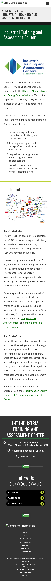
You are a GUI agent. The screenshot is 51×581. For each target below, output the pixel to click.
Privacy (25, 567)
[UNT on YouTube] (23, 484)
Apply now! (13, 492)
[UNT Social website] (39, 484)
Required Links (25, 572)
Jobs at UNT (25, 548)
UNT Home (25, 575)
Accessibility (25, 552)
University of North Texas (13, 10)
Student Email (25, 539)
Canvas (25, 536)
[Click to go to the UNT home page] (14, 3)
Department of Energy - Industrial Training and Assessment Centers (25, 395)
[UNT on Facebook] (12, 484)
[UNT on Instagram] (28, 484)
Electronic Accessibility (25, 569)
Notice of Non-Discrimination (25, 564)
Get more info (15, 504)
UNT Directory (25, 542)
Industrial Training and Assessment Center (19, 16)
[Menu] (47, 3)
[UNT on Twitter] (17, 484)
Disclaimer (25, 561)
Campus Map (25, 545)
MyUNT (25, 532)
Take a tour (14, 498)
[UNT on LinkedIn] (33, 484)
